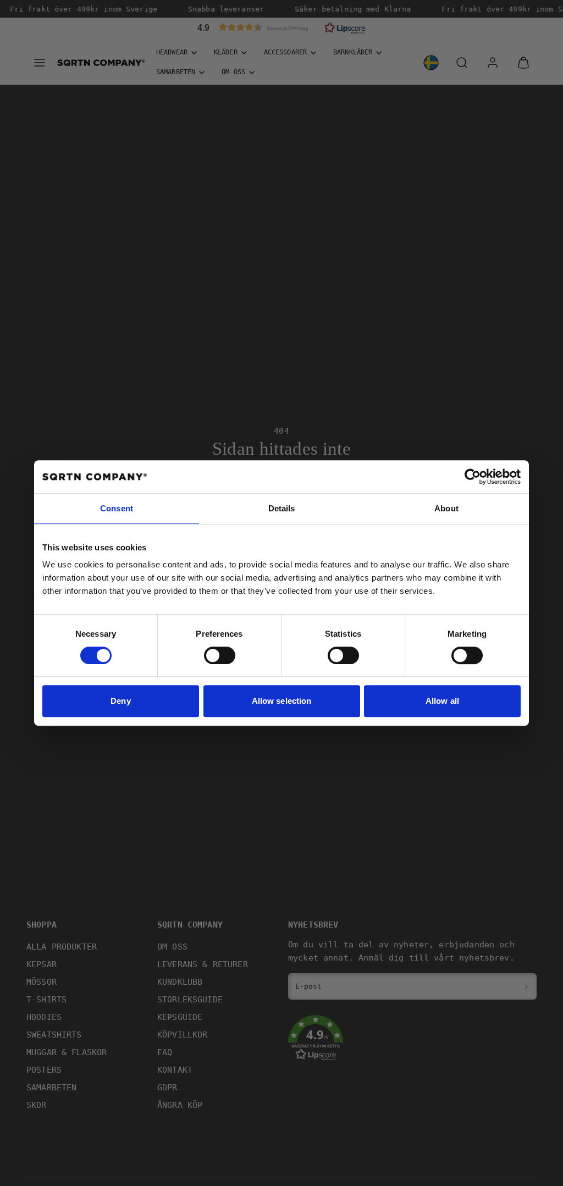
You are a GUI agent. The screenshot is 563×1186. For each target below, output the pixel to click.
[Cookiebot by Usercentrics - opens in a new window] (472, 476)
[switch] (219, 655)
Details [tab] (281, 508)
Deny (120, 700)
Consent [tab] (116, 508)
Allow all (442, 700)
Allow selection (282, 700)
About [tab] (446, 508)
